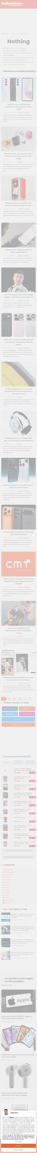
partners (12, 1117)
